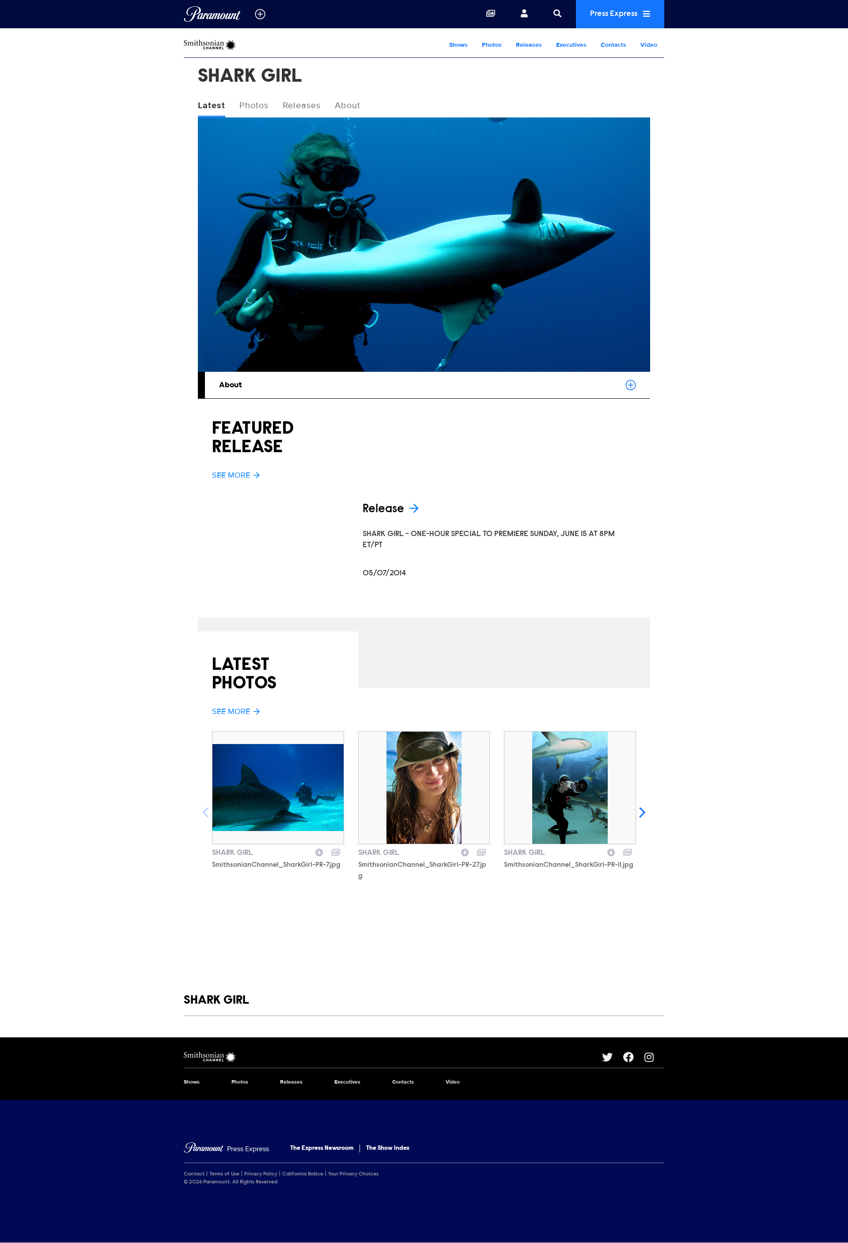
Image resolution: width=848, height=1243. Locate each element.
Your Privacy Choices (353, 1174)
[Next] (641, 812)
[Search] (557, 14)
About (347, 105)
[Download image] (319, 851)
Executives (571, 45)
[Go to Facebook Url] (633, 1057)
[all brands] (260, 14)
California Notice (302, 1174)
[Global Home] (212, 14)
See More (231, 475)
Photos (492, 45)
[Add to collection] (335, 851)
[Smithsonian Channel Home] (240, 45)
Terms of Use (224, 1174)
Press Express (614, 14)
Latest (211, 105)
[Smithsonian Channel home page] (393, 1057)
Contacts (613, 45)
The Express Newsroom (321, 1148)
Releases (529, 45)
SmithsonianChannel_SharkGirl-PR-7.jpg (276, 865)
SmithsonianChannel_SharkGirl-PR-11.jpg (568, 865)
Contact (194, 1174)
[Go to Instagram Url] (654, 1057)
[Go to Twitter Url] (612, 1057)
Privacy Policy (260, 1174)
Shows (458, 45)
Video (648, 45)
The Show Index (387, 1148)
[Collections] (490, 14)
